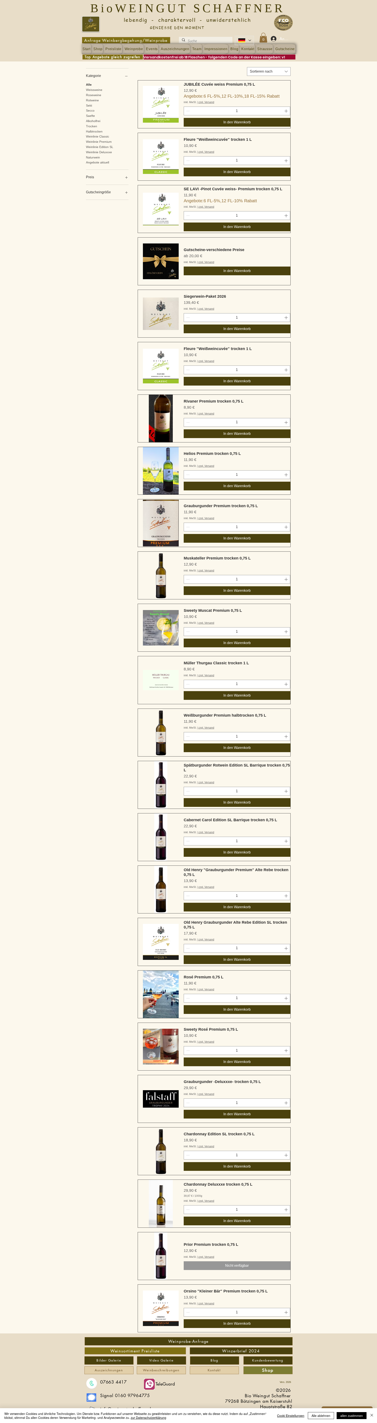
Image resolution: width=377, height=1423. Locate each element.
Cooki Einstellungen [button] (290, 1415)
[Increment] (286, 111)
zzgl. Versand (206, 102)
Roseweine (93, 95)
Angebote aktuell (97, 162)
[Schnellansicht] (161, 104)
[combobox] (269, 71)
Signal (107, 1395)
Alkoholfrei (93, 121)
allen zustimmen (351, 1415)
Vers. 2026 (285, 1382)
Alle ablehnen (321, 1415)
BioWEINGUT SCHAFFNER (190, 8)
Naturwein (93, 157)
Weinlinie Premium (99, 141)
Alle (89, 84)
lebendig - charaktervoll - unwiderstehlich (177, 20)
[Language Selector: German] (244, 40)
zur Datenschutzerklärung (148, 1417)
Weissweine (94, 90)
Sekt (89, 105)
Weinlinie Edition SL (99, 147)
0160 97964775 (132, 1395)
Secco (90, 110)
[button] (263, 38)
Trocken (91, 126)
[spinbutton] (236, 111)
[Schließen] (371, 1416)
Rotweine (92, 100)
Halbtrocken (94, 131)
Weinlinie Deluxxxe (99, 152)
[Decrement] (187, 111)
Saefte (90, 115)
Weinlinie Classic (97, 136)
